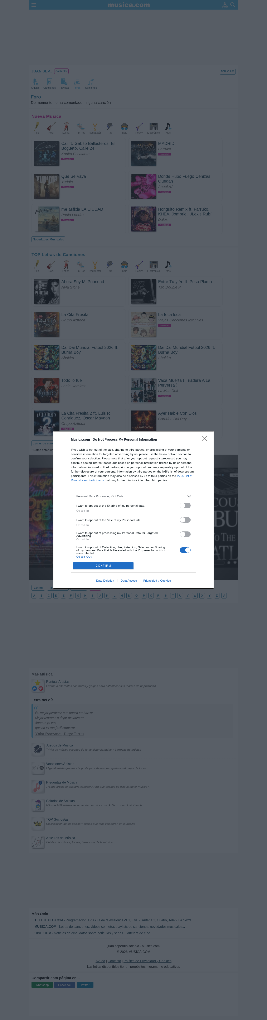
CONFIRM (103, 565)
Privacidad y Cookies (157, 580)
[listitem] (133, 496)
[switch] (185, 505)
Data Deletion (105, 580)
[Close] (206, 440)
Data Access (129, 580)
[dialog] (133, 510)
